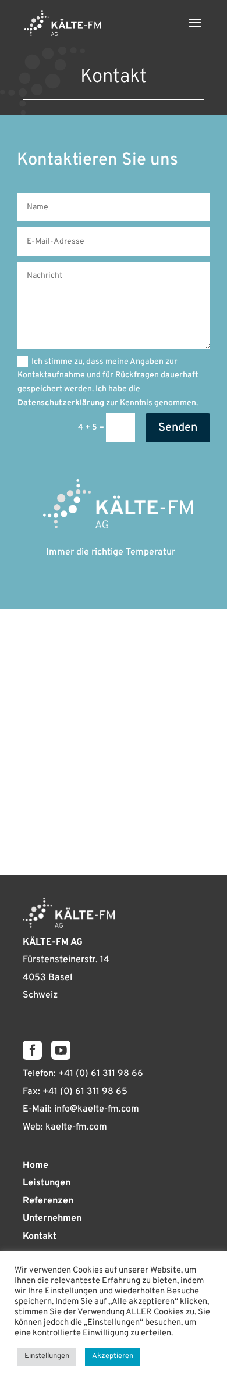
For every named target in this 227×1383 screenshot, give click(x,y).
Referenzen (48, 1201)
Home (35, 1165)
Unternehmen (52, 1218)
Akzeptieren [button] (112, 1356)
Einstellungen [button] (46, 1356)
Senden (177, 427)
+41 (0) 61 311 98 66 (100, 1074)
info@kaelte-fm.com (96, 1109)
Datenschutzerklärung (60, 403)
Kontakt (39, 1236)
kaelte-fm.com (76, 1127)
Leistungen (46, 1183)
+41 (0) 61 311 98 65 (84, 1092)
